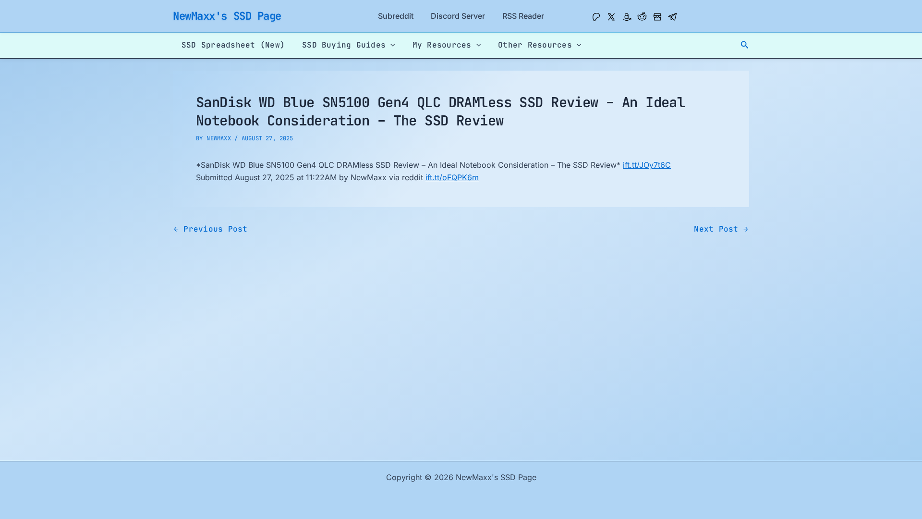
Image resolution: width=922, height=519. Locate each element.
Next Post (721, 229)
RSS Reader (523, 16)
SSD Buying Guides (344, 45)
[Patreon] (596, 17)
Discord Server (458, 16)
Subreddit (395, 16)
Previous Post (211, 229)
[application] (390, 45)
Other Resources (535, 45)
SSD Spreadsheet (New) (233, 45)
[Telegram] (673, 17)
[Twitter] (611, 17)
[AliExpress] (657, 17)
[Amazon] (626, 17)
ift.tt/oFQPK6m (452, 177)
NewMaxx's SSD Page (227, 16)
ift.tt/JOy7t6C (647, 165)
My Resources (442, 45)
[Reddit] (642, 17)
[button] (744, 45)
